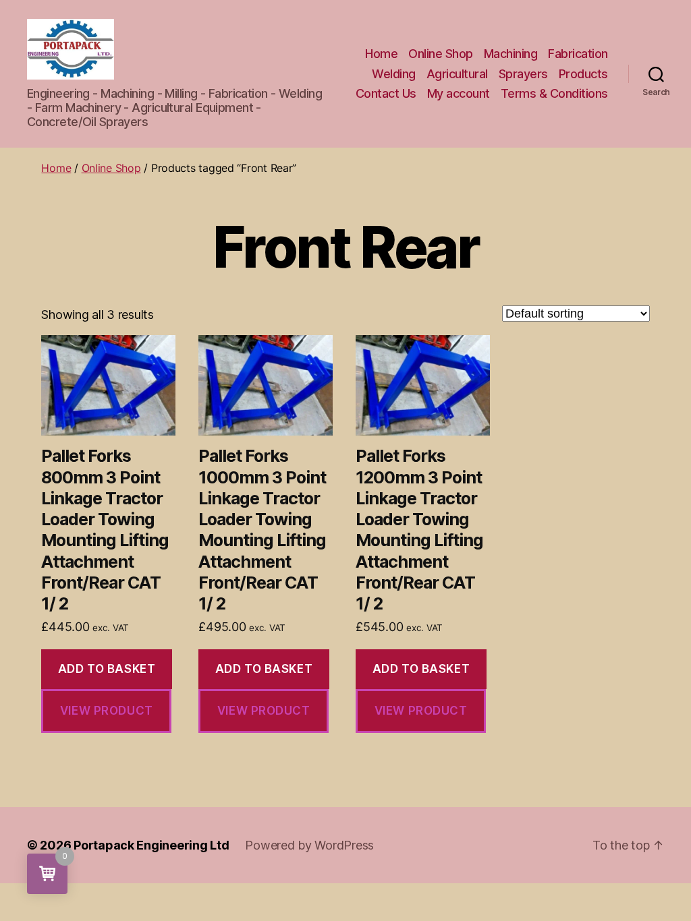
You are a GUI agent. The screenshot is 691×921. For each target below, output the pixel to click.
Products (583, 74)
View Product (106, 710)
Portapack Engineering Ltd (151, 845)
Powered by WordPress (309, 845)
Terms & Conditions (554, 93)
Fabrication (578, 54)
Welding (394, 74)
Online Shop (440, 54)
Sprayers (523, 74)
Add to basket (106, 669)
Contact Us (386, 93)
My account (458, 93)
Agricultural (457, 74)
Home (381, 54)
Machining (511, 54)
